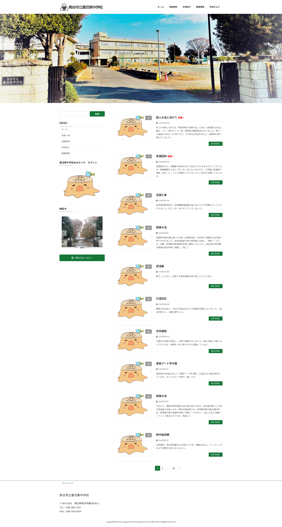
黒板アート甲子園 (166, 363)
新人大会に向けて (170, 117)
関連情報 (66, 153)
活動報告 (66, 141)
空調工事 (161, 195)
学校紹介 (66, 147)
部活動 (160, 266)
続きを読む (215, 144)
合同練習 (161, 331)
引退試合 (161, 298)
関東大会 (161, 227)
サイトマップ (67, 483)
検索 (97, 114)
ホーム (65, 129)
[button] (100, 233)
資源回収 (164, 156)
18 (173, 469)
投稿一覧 (66, 135)
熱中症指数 (162, 434)
